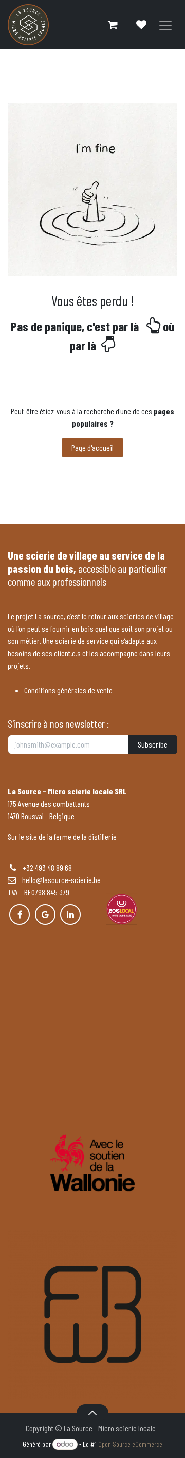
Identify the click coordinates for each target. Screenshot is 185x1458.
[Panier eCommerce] (112, 24)
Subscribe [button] (153, 744)
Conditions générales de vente (68, 690)
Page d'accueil (92, 447)
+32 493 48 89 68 (47, 867)
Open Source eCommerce (130, 1443)
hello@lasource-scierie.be (58, 880)
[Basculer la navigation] (165, 25)
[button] (92, 1412)
